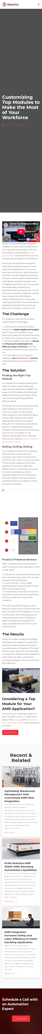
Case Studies (24, 125)
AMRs (16, 720)
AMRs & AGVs (10, 125)
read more (9, 833)
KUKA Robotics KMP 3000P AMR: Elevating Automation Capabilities (20, 867)
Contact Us (10, 732)
